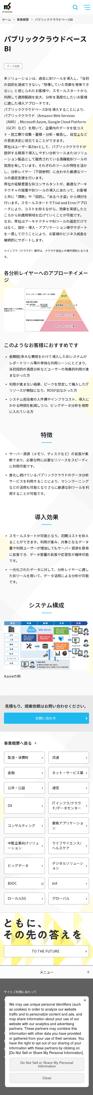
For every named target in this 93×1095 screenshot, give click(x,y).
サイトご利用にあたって (20, 992)
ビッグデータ (18, 865)
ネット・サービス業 (67, 772)
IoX (54, 883)
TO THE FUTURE (46, 951)
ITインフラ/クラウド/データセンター (66, 805)
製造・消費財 (18, 757)
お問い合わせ (45, 718)
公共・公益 (16, 787)
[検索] (75, 7)
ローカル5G (17, 898)
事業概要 (23, 19)
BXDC (12, 883)
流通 (55, 757)
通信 (55, 787)
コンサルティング (21, 825)
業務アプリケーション (67, 825)
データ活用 (13, 66)
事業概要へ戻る (18, 743)
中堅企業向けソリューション (23, 845)
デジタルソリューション (67, 866)
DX (10, 805)
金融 (11, 772)
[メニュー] (87, 7)
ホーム (6, 19)
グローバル (60, 898)
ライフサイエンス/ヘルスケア (66, 845)
